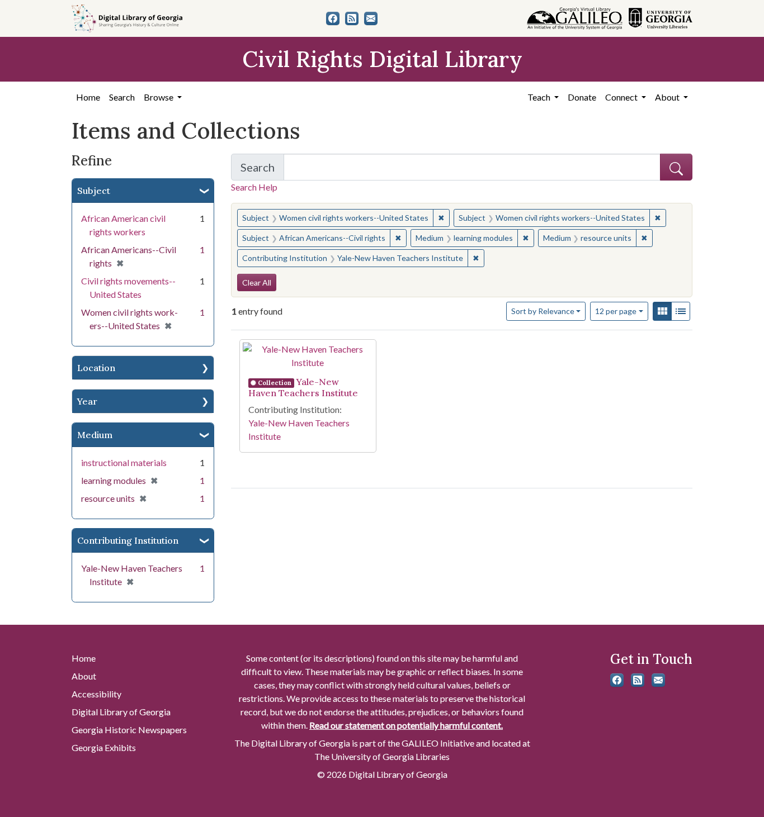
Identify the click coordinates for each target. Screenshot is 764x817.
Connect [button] (622, 97)
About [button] (668, 97)
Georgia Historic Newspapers (129, 729)
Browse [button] (159, 97)
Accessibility (96, 693)
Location (96, 367)
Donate (582, 97)
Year (87, 401)
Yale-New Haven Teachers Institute (303, 387)
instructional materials (124, 462)
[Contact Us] (371, 18)
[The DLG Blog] (352, 18)
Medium (94, 434)
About (84, 676)
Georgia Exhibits (104, 747)
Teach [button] (539, 97)
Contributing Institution (127, 540)
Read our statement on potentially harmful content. (406, 725)
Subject (93, 190)
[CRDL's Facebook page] (332, 18)
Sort (542, 311)
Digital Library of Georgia (121, 711)
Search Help (254, 187)
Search (122, 97)
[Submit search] (676, 167)
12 (615, 311)
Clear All (256, 282)
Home (88, 97)
